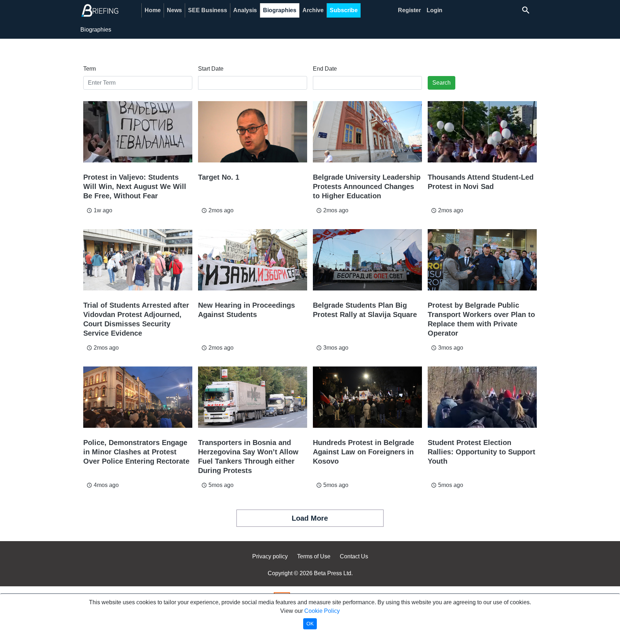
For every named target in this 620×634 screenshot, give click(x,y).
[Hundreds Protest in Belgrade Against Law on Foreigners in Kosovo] (367, 397)
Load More (310, 518)
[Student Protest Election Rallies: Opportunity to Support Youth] (482, 397)
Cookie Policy (322, 611)
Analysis (245, 10)
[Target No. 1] (252, 131)
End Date (325, 69)
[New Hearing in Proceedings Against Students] (252, 259)
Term (89, 69)
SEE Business (207, 10)
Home (153, 10)
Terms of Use (313, 556)
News (174, 10)
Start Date (211, 69)
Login (434, 10)
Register (409, 10)
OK (310, 623)
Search (441, 83)
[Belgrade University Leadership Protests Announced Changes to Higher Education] (367, 131)
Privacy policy (270, 556)
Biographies (279, 10)
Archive (313, 10)
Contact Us (354, 556)
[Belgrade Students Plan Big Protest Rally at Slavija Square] (367, 259)
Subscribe (344, 10)
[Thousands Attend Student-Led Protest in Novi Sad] (482, 131)
